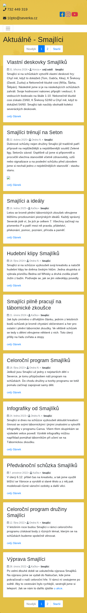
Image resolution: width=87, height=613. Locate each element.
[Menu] (8, 28)
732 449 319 (17, 9)
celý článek (14, 116)
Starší (56, 49)
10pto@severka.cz (21, 18)
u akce (58, 588)
